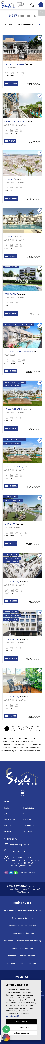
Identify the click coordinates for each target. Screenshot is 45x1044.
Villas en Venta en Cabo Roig (22, 933)
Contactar (28, 831)
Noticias (7, 825)
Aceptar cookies (21, 1021)
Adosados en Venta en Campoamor (22, 956)
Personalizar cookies (21, 1027)
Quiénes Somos (11, 820)
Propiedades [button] (29, 808)
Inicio (6, 808)
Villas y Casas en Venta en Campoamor (22, 963)
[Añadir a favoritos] (40, 38)
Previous (5, 48)
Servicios (27, 820)
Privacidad (8, 889)
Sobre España (29, 814)
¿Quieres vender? (11, 814)
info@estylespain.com (19, 845)
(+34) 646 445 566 (27, 873)
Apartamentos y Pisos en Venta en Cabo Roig (22, 941)
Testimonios (29, 825)
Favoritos (8, 831)
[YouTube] (22, 793)
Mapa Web (27, 889)
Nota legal (33, 886)
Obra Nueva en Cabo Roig (22, 948)
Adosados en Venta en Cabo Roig (22, 926)
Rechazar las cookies (21, 1033)
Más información (13, 1016)
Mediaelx (25, 892)
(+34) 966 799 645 (18, 851)
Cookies (17, 889)
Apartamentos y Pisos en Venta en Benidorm (22, 910)
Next (39, 48)
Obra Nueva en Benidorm (22, 918)
